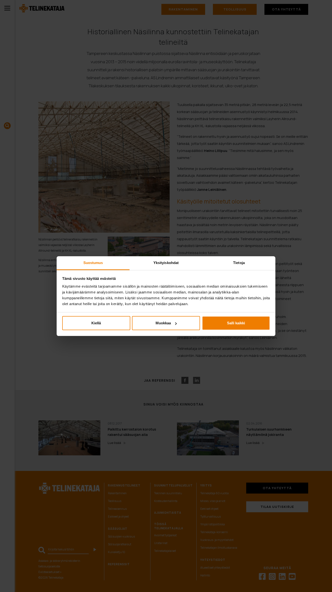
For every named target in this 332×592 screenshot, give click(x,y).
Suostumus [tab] (93, 263)
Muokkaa (163, 323)
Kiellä (96, 323)
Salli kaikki (236, 323)
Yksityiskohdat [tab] (166, 263)
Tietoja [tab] (239, 263)
